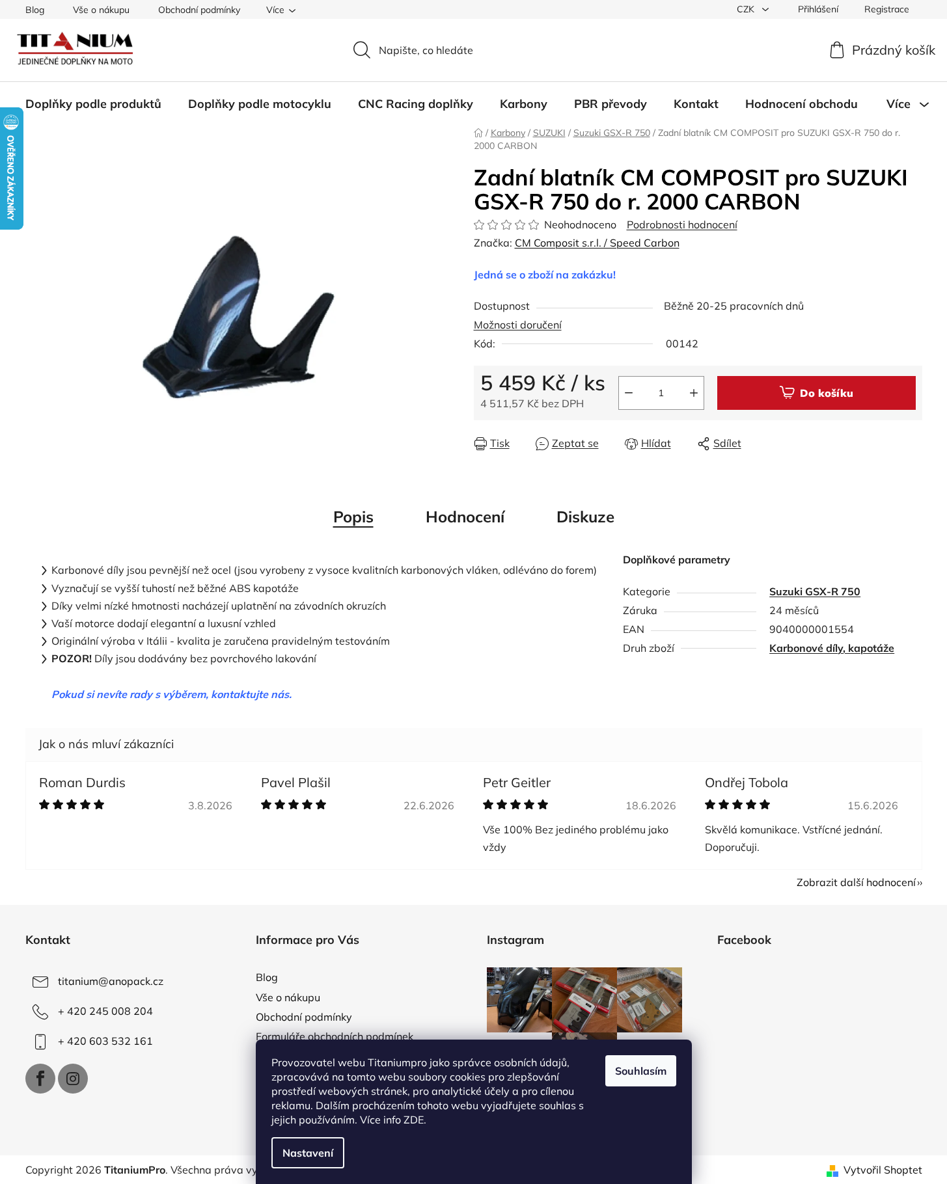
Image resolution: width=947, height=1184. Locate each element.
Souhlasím (640, 1070)
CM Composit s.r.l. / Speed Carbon (597, 242)
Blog (34, 10)
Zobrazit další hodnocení (856, 882)
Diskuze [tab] (585, 516)
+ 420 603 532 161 (105, 1040)
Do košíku (826, 392)
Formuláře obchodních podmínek (334, 1036)
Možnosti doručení (518, 324)
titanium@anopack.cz (110, 981)
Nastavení (307, 1152)
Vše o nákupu (101, 10)
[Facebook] (40, 1079)
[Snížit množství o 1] (628, 393)
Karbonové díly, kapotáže (831, 647)
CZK (747, 9)
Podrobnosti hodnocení (682, 224)
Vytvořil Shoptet (883, 1169)
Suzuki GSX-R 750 (814, 591)
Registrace (886, 9)
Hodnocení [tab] (465, 516)
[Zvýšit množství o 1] (694, 393)
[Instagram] (73, 1079)
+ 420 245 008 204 (105, 1010)
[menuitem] (93, 104)
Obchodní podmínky (199, 10)
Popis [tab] (353, 516)
